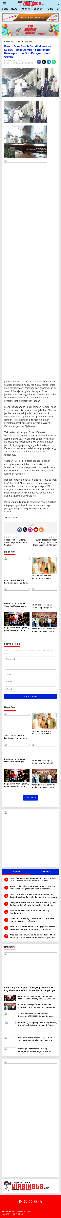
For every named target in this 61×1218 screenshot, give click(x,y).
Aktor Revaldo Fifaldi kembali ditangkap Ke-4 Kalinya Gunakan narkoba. (16, 581)
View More (30, 797)
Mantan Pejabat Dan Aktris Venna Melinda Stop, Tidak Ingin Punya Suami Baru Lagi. (43, 577)
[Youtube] (35, 529)
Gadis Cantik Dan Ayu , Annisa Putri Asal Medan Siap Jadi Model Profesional (32, 919)
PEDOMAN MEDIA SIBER (12, 1214)
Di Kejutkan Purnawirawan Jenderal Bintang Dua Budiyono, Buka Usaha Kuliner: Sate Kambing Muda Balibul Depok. (33, 903)
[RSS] (41, 529)
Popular (16, 871)
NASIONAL (24, 63)
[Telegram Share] (49, 62)
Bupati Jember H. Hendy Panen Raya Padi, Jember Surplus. (15, 541)
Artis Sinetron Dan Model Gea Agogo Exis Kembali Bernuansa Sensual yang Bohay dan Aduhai (33, 927)
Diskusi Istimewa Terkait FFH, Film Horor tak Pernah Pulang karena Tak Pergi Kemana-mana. (36, 1038)
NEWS (30, 63)
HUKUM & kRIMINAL (11, 63)
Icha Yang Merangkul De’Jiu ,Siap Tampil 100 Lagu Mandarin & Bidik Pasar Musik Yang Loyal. (43, 606)
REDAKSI (21, 1211)
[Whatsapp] (54, 62)
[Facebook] (19, 529)
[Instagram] (30, 529)
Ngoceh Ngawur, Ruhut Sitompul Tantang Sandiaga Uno (29, 911)
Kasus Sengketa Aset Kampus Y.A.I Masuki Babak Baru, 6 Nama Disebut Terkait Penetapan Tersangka (33, 879)
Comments (45, 871)
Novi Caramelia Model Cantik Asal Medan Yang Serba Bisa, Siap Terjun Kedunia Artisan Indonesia (33, 895)
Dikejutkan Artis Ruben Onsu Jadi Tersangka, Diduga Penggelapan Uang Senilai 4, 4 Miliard (15, 604)
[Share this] (39, 62)
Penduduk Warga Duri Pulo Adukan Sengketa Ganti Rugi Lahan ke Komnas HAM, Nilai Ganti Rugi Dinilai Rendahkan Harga (44, 630)
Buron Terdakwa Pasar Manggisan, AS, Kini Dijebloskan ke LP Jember (45, 541)
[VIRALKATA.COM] (31, 3)
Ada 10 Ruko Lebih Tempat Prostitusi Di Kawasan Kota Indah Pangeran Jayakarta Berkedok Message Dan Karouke (32, 887)
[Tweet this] (44, 62)
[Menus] (4, 3)
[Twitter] (25, 529)
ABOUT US (32, 1211)
